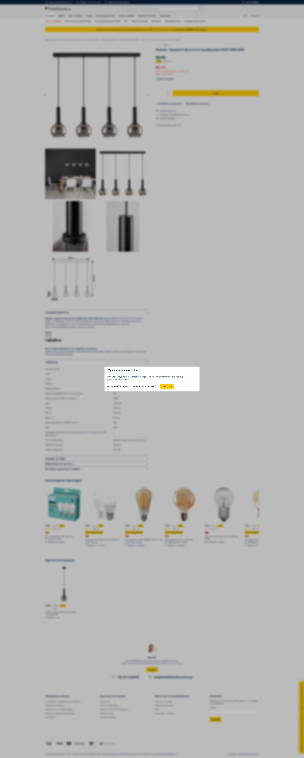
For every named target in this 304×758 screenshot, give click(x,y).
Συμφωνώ (167, 386)
